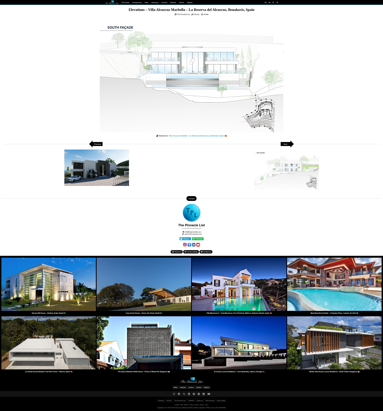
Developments (137, 2)
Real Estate (125, 2)
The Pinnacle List (183, 14)
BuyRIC (169, 400)
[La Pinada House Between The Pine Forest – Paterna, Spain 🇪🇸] (48, 369)
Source (196, 14)
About (175, 387)
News (147, 2)
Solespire (161, 400)
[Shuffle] (269, 2)
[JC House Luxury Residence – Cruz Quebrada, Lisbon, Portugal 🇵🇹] (239, 369)
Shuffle (205, 14)
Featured (164, 2)
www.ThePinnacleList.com (193, 234)
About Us (178, 252)
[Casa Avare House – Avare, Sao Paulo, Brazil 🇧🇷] (144, 310)
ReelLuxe (200, 400)
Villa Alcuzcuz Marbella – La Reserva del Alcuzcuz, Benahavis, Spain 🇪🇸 (198, 135)
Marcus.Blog (221, 400)
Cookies (177, 405)
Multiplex (186, 405)
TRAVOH (191, 400)
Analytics (183, 387)
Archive (191, 387)
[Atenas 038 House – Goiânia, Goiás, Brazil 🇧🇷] (48, 310)
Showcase (155, 2)
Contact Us (207, 252)
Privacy (191, 405)
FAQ (181, 405)
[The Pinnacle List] (191, 380)
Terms (206, 405)
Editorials (173, 2)
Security (196, 405)
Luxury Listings (192, 252)
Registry (189, 2)
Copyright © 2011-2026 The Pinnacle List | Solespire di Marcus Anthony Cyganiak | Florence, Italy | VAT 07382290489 (191, 408)
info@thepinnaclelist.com (193, 232)
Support (202, 405)
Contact (198, 387)
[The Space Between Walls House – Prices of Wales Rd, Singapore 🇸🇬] (144, 369)
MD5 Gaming (210, 400)
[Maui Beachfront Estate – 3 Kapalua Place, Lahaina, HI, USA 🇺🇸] (334, 310)
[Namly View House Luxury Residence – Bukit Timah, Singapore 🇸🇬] (334, 369)
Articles (181, 2)
